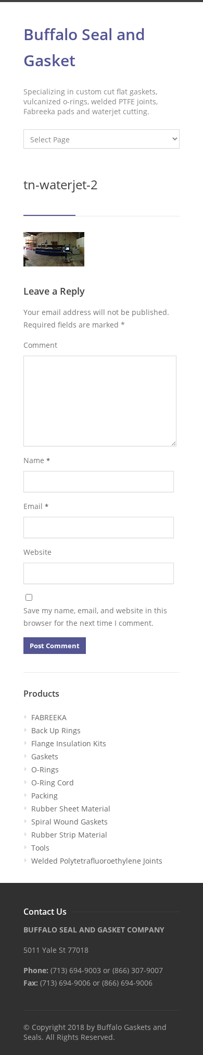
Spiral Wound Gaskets (69, 822)
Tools (40, 848)
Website (37, 552)
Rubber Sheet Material (70, 809)
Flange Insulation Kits (68, 743)
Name (36, 460)
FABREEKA (49, 717)
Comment (40, 345)
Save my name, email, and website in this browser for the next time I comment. (95, 616)
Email (35, 506)
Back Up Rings (56, 730)
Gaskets (44, 756)
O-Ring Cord (52, 782)
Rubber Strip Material (69, 835)
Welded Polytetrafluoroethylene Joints (96, 861)
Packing (44, 796)
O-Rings (45, 769)
